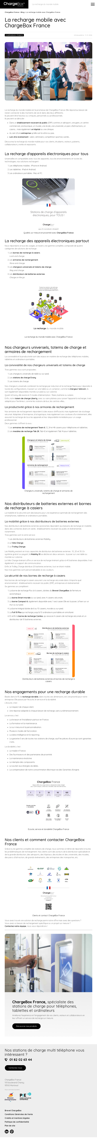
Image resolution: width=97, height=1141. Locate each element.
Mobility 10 (35, 554)
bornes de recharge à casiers (26, 253)
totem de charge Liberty (26, 398)
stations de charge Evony (24, 377)
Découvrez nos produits (26, 1026)
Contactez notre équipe (15, 926)
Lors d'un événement (18, 137)
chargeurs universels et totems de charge (32, 267)
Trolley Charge (18, 546)
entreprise (26, 133)
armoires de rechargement (25, 260)
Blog (22, 12)
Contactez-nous (15, 1068)
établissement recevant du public (32, 123)
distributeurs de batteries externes (29, 274)
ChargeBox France (12, 12)
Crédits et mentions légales (17, 1118)
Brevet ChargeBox (60, 590)
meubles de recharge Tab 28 (26, 431)
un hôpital (35, 129)
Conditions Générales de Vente (19, 1114)
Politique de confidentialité (17, 1122)
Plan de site (10, 1125)
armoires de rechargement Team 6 (29, 427)
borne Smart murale (21, 597)
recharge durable (30, 697)
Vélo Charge (17, 543)
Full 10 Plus (17, 612)
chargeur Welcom (78, 389)
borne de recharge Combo (30, 616)
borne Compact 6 (20, 601)
